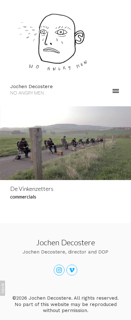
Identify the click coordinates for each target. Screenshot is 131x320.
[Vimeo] (71, 270)
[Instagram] (59, 270)
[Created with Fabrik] (2, 288)
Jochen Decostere (65, 242)
